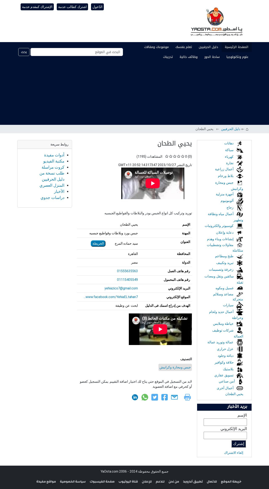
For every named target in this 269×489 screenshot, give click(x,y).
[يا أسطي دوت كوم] (216, 21)
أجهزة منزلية (225, 194)
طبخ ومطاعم (224, 256)
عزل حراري (225, 349)
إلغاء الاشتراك (233, 453)
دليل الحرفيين (208, 47)
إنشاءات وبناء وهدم (220, 239)
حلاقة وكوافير (225, 362)
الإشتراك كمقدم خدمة (37, 7)
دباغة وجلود (226, 356)
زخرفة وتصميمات (221, 270)
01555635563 (127, 271)
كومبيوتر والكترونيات (219, 226)
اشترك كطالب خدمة (72, 7)
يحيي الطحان (234, 394)
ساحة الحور (212, 57)
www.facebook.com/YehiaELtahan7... (111, 297)
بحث (24, 52)
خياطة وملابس (223, 324)
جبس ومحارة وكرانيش (175, 367)
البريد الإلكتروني (233, 428)
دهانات (229, 143)
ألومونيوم (227, 201)
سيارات (228, 305)
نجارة (230, 163)
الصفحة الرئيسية (236, 47)
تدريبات (168, 57)
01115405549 (127, 280)
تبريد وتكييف (225, 263)
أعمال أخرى (225, 388)
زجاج (230, 207)
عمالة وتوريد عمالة (220, 342)
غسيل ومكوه (225, 288)
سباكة (229, 150)
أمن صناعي (227, 381)
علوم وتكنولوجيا (237, 57)
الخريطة (98, 243)
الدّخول (97, 7)
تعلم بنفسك (183, 47)
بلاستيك (228, 369)
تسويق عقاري (224, 375)
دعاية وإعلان (225, 233)
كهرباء (229, 157)
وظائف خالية (189, 57)
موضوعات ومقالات (156, 47)
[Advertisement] (134, 93)
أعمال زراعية (224, 169)
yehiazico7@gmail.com (121, 288)
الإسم (242, 415)
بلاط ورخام (226, 176)
